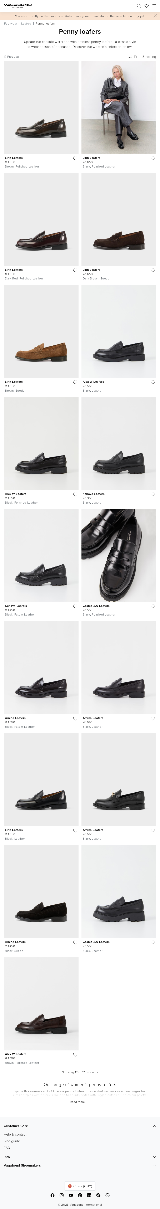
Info (7, 1156)
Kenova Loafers (94, 494)
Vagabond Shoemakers (22, 1165)
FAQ (7, 1147)
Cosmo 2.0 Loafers (96, 605)
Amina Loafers (15, 718)
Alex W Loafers (93, 381)
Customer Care (16, 1125)
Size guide (12, 1141)
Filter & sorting (145, 56)
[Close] (155, 16)
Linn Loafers (14, 157)
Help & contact (15, 1134)
